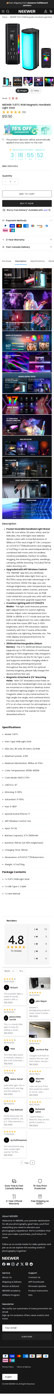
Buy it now (27, 203)
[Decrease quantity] (4, 182)
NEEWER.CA (13, 1384)
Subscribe (27, 1336)
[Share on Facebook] (13, 98)
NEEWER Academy (11, 1290)
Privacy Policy (8, 1367)
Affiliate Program (11, 1295)
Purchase (6, 261)
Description (20, 261)
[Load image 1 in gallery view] (27, 48)
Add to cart (27, 193)
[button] (40, 929)
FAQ (30, 1295)
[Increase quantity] (15, 182)
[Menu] (3, 11)
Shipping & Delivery (11, 1281)
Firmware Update (37, 1286)
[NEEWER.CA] (27, 11)
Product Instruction (38, 1290)
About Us (7, 1277)
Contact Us (34, 1277)
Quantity (7, 175)
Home (4, 17)
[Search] (9, 11)
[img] (11, 112)
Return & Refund (10, 1286)
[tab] (22, 91)
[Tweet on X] (10, 98)
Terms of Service (24, 1367)
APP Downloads (36, 1281)
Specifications (37, 261)
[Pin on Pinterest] (17, 98)
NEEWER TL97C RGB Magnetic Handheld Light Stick (31, 17)
